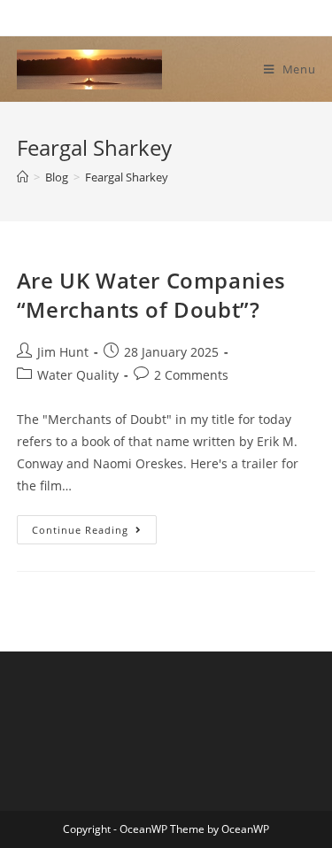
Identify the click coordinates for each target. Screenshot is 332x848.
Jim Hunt (63, 351)
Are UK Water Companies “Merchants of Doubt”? (151, 295)
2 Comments (191, 374)
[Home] (22, 177)
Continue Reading (94, 532)
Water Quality (78, 374)
